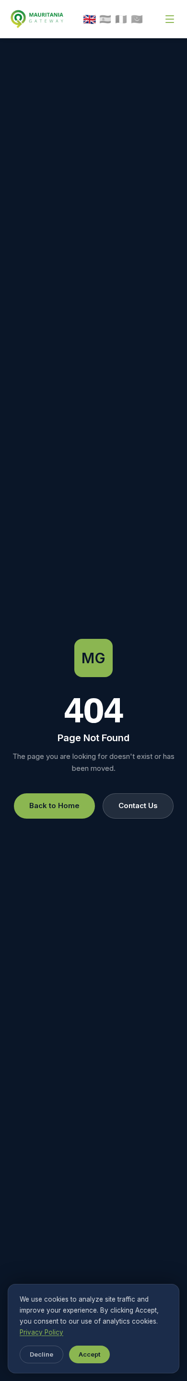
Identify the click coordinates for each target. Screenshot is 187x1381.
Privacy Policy (41, 1332)
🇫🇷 (121, 19)
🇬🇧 (89, 19)
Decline (41, 1354)
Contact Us (138, 805)
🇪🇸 (105, 19)
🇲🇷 (137, 19)
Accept (89, 1354)
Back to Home (54, 805)
